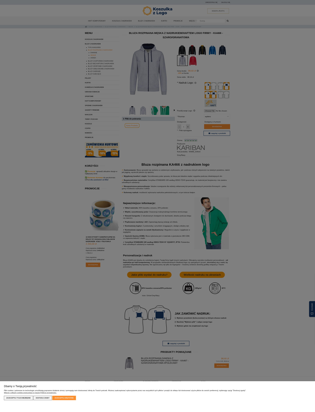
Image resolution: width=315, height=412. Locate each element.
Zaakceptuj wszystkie (64, 398)
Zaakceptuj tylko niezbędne (18, 398)
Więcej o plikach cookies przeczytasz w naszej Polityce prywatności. (30, 393)
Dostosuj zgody (42, 398)
